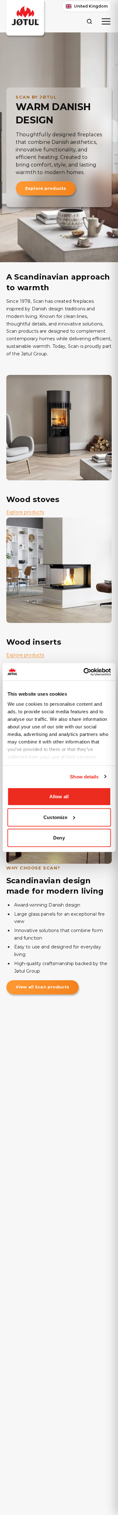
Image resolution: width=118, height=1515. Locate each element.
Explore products (45, 188)
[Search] (89, 21)
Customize (55, 817)
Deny (59, 837)
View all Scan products (42, 986)
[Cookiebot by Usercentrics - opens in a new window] (84, 672)
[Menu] (106, 21)
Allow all (59, 796)
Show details (84, 776)
